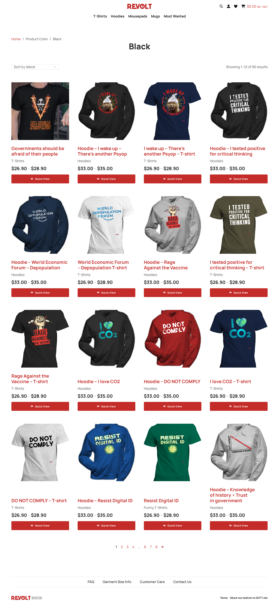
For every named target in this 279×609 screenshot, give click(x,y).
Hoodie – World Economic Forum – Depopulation (39, 265)
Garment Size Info (117, 581)
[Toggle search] (221, 6)
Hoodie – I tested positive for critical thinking (237, 151)
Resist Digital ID (161, 500)
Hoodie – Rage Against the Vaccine (166, 265)
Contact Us (182, 581)
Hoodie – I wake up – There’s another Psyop (102, 151)
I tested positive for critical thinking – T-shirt (237, 265)
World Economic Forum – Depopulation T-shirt (103, 265)
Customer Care (152, 581)
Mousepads (137, 16)
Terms (224, 598)
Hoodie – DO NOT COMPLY (172, 381)
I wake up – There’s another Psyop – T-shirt (169, 151)
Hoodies (118, 16)
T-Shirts (100, 16)
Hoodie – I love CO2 (99, 381)
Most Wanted (175, 16)
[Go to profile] (228, 6)
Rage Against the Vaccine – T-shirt (30, 378)
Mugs (155, 16)
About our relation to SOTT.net (249, 598)
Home (16, 39)
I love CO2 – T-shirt (230, 381)
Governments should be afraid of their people (37, 151)
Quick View (42, 179)
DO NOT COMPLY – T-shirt (39, 500)
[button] (235, 6)
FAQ (91, 581)
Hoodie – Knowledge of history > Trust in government (232, 495)
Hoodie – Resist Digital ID (105, 500)
